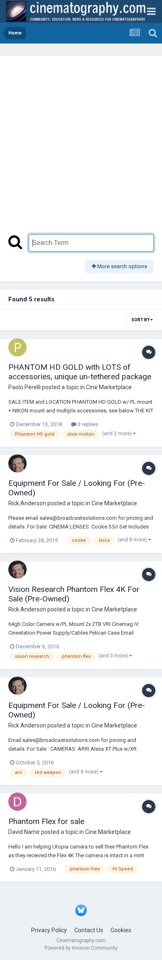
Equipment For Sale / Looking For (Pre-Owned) (76, 487)
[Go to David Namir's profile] (17, 802)
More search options (121, 266)
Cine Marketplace (109, 387)
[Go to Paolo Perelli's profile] (17, 347)
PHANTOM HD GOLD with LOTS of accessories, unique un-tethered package (79, 371)
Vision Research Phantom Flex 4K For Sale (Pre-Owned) (74, 594)
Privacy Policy (49, 930)
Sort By (140, 320)
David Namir (24, 832)
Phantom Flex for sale (46, 821)
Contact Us (88, 930)
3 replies (87, 424)
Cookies (120, 930)
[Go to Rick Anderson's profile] (17, 463)
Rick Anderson (27, 503)
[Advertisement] (81, 149)
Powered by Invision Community (81, 948)
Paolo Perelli (24, 387)
